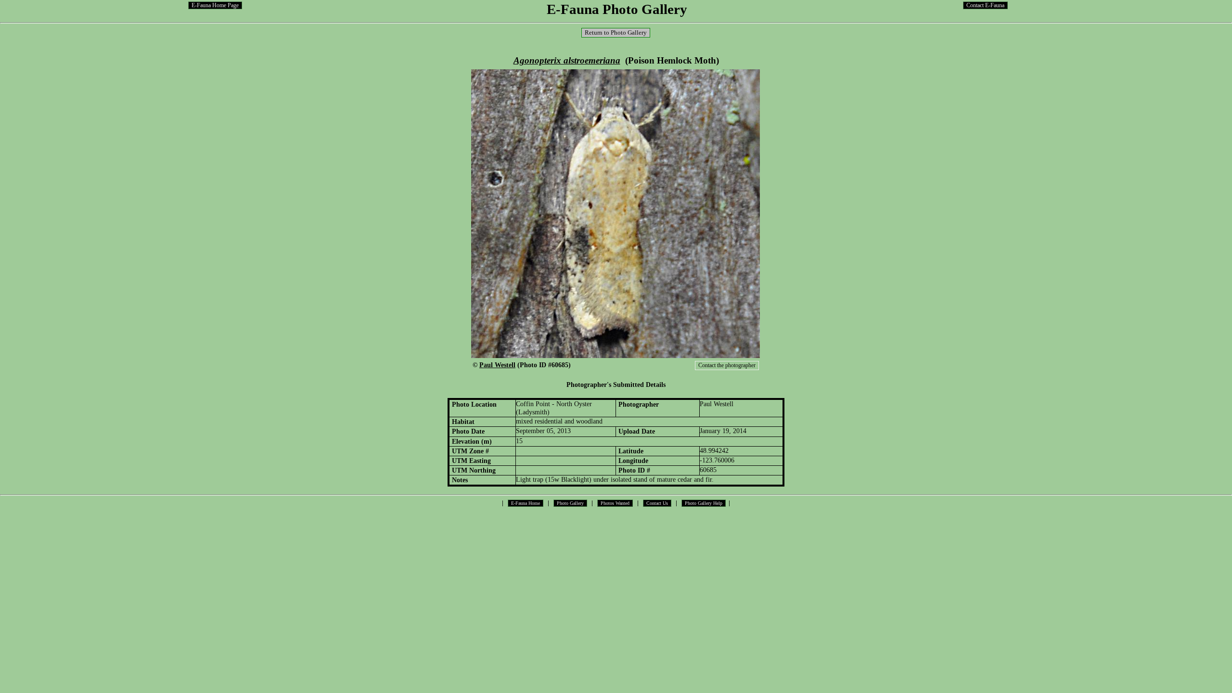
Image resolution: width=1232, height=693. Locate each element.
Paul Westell (497, 365)
